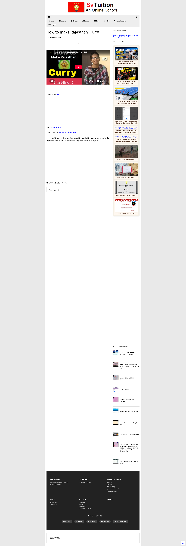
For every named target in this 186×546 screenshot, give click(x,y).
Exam (97, 21)
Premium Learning (120, 21)
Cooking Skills (56, 127)
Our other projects (112, 491)
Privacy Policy (54, 502)
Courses (87, 21)
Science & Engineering (85, 508)
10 (120, 459)
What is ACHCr (124, 389)
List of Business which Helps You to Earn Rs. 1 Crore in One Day (129, 366)
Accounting (82, 502)
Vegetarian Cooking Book (67, 132)
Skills (107, 21)
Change (52, 25)
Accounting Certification (85, 482)
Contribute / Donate (55, 484)
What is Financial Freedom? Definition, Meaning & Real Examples (126, 36)
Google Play (105, 521)
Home (52, 21)
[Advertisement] (63, 110)
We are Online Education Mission (59, 482)
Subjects (63, 21)
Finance (75, 21)
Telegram (79, 521)
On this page (65, 183)
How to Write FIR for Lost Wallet (129, 434)
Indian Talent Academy (113, 488)
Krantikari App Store (121, 521)
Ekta (59, 94)
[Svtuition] (93, 12)
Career (109, 490)
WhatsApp (67, 521)
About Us (109, 482)
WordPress (92, 521)
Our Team (109, 484)
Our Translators (111, 486)
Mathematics (82, 506)
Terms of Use (53, 504)
